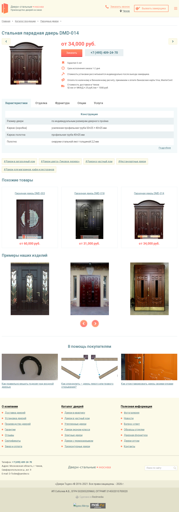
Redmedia (97, 497)
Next (95, 323)
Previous (84, 323)
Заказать (71, 52)
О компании (10, 406)
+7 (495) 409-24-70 (104, 52)
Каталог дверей (72, 406)
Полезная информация (136, 406)
